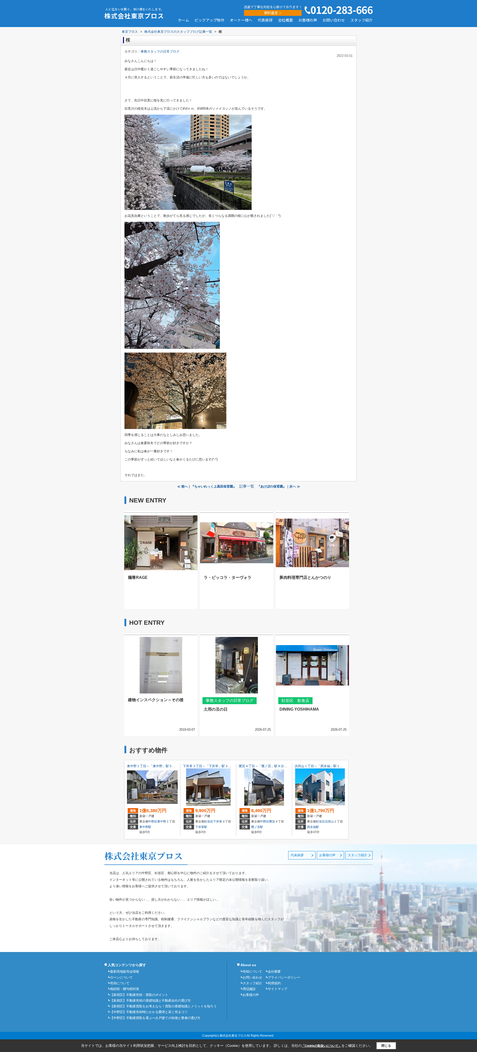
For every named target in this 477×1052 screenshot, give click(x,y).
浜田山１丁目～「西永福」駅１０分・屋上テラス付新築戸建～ (340, 766)
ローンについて (121, 977)
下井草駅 (201, 827)
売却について (119, 983)
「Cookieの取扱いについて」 (321, 1046)
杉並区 (208, 821)
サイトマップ (277, 989)
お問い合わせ (333, 20)
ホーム (183, 20)
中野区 (152, 821)
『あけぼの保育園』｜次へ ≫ (278, 486)
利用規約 (274, 983)
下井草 (217, 821)
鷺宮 (272, 821)
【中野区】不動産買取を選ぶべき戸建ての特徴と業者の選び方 (155, 1018)
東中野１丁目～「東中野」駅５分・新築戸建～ (161, 766)
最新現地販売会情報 (124, 971)
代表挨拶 (265, 20)
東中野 (161, 821)
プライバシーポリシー (284, 977)
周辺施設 (249, 989)
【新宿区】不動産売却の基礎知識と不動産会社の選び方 (150, 1000)
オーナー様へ (241, 20)
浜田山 (329, 821)
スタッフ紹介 (361, 20)
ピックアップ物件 (209, 20)
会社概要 (285, 20)
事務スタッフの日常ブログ (160, 51)
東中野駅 (145, 827)
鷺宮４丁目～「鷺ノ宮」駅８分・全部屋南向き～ (274, 766)
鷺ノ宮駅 (257, 827)
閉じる (386, 1046)
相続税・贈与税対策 (124, 989)
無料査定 (271, 12)
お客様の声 (307, 20)
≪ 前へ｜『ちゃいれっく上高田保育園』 (206, 486)
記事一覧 (246, 486)
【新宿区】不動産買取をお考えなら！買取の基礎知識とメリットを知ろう (163, 1006)
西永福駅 (313, 827)
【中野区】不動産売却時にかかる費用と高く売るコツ (149, 1012)
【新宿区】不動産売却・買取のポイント (139, 995)
